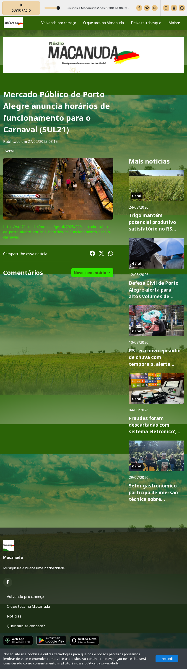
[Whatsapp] (155, 8)
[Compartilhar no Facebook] (92, 254)
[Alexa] (182, 8)
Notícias (14, 616)
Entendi (167, 658)
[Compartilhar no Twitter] (101, 254)
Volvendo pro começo (58, 22)
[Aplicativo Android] (174, 8)
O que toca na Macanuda (103, 22)
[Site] (147, 8)
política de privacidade (102, 663)
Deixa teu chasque (146, 22)
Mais (173, 22)
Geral (9, 151)
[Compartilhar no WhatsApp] (110, 254)
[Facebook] (139, 8)
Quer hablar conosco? (26, 625)
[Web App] (166, 8)
